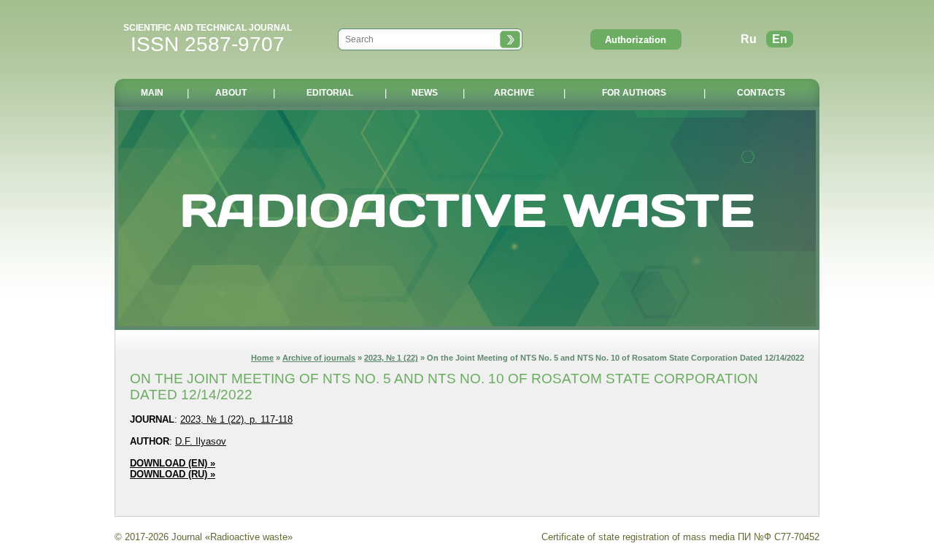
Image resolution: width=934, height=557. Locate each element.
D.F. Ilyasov (200, 441)
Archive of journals (318, 357)
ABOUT (231, 93)
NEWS (425, 93)
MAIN (152, 93)
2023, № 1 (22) (391, 357)
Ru (749, 39)
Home (262, 357)
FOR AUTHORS (634, 93)
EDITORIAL (329, 93)
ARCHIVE (514, 93)
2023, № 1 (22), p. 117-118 (236, 419)
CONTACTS (761, 93)
